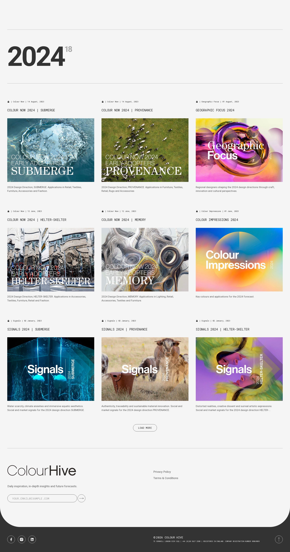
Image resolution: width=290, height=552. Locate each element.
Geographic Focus (210, 101)
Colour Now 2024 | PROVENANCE (127, 110)
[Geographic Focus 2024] (239, 150)
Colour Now (18, 101)
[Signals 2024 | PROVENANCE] (145, 369)
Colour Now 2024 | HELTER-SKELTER (36, 220)
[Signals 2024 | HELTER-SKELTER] (239, 369)
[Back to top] (279, 539)
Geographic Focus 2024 (215, 110)
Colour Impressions (211, 211)
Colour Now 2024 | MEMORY (124, 220)
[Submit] (81, 498)
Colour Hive (174, 537)
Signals (17, 320)
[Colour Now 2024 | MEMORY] (145, 259)
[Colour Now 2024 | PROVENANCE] (145, 150)
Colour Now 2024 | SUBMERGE (31, 110)
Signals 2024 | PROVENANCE (124, 329)
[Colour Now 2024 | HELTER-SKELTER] (50, 259)
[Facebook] (11, 539)
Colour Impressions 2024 (217, 220)
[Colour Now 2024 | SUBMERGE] (50, 150)
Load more (145, 427)
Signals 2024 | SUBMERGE (28, 329)
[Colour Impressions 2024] (239, 259)
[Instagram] (22, 539)
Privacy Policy (162, 471)
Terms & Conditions (165, 478)
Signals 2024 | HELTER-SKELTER (222, 329)
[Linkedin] (32, 539)
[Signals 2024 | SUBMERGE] (50, 369)
